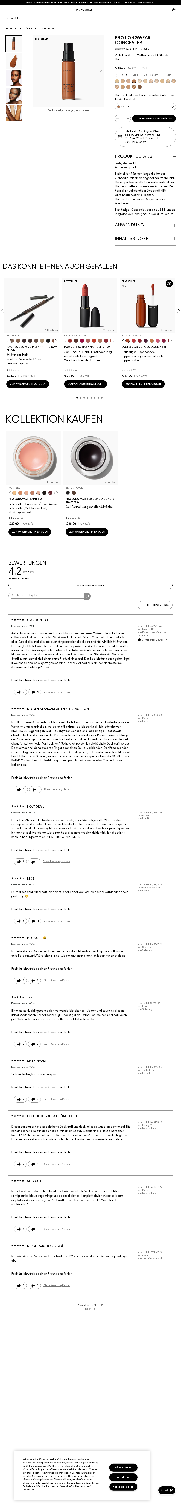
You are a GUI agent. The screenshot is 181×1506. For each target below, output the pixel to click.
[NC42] (173, 81)
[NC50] (134, 87)
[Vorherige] (8, 340)
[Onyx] (48, 340)
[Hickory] (30, 340)
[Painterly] (38, 492)
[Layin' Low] (20, 492)
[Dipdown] (74, 492)
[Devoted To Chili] (70, 340)
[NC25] (162, 81)
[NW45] (134, 81)
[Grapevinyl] (145, 340)
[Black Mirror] (44, 492)
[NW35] (117, 87)
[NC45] (123, 87)
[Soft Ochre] (14, 492)
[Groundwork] (32, 492)
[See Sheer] (133, 340)
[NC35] (168, 81)
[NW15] (156, 81)
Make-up (20, 29)
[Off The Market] (100, 340)
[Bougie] (50, 492)
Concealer (47, 29)
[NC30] (117, 81)
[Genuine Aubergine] (24, 340)
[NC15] (140, 81)
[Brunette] (12, 340)
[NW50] (140, 87)
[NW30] (128, 81)
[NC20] (145, 81)
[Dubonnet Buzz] (106, 340)
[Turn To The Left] (76, 340)
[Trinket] (151, 340)
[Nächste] (55, 340)
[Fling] (18, 340)
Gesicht (32, 29)
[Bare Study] (26, 492)
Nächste (91, 1309)
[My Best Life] (94, 340)
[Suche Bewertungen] (87, 596)
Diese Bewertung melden (57, 692)
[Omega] (42, 340)
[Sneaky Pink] (157, 340)
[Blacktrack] (68, 492)
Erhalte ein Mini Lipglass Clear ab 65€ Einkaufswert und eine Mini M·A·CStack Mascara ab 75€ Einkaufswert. (90, 3)
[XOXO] (139, 340)
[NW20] (151, 81)
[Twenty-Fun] (82, 340)
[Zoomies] (163, 340)
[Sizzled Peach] (127, 340)
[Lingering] (36, 340)
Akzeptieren (123, 1467)
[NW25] (123, 81)
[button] (167, 1490)
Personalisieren (123, 1487)
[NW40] (128, 87)
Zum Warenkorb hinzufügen (154, 119)
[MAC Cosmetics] (87, 10)
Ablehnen (123, 1477)
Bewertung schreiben (90, 586)
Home (9, 29)
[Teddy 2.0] (88, 340)
